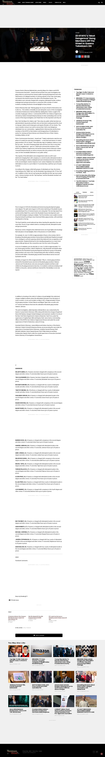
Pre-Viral (89, 271)
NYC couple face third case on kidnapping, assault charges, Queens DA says (58, 618)
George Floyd (81, 266)
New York (76, 270)
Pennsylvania (84, 270)
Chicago (76, 262)
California (89, 260)
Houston (90, 266)
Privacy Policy (25, 751)
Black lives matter (78, 260)
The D (11, 714)
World (81, 276)
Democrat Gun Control (78, 263)
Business (84, 260)
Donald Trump (87, 263)
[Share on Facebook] (76, 56)
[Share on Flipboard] (82, 56)
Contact (40, 751)
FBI (90, 263)
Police (50, 2)
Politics (84, 271)
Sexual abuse (81, 272)
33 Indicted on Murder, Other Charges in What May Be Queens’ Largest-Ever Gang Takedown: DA (17, 618)
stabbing (80, 274)
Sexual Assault (87, 272)
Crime (44, 2)
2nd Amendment (78, 258)
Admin (82, 51)
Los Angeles (86, 267)
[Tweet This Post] (79, 56)
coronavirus (80, 262)
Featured (28, 627)
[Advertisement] (52, 16)
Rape (92, 271)
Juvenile (81, 267)
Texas (87, 274)
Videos (77, 276)
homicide (86, 266)
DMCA (64, 2)
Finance (90, 265)
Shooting (76, 274)
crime (24, 627)
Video (91, 274)
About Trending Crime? (28, 2)
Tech (84, 274)
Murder (80, 269)
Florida (76, 266)
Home (19, 2)
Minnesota (91, 267)
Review (75, 272)
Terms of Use (58, 2)
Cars (93, 260)
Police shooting (77, 271)
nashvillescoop (87, 268)
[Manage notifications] (101, 754)
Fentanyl (86, 265)
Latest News (38, 2)
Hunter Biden (76, 267)
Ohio (80, 270)
